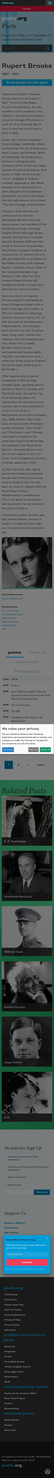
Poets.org (7, 3)
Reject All (33, 750)
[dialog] (27, 739)
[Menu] (50, 3)
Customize (8, 750)
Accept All (45, 750)
